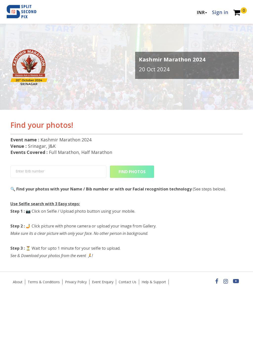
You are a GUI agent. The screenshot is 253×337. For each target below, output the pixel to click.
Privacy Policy (76, 282)
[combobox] (58, 172)
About (17, 282)
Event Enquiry (102, 282)
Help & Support (154, 282)
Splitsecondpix (25, 12)
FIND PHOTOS (132, 171)
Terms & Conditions (44, 282)
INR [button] (201, 12)
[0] (237, 13)
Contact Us (127, 282)
